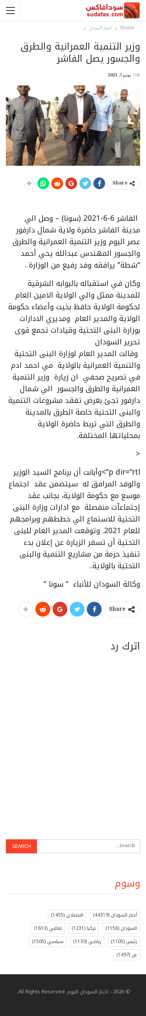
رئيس (124, 941)
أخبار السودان (115, 915)
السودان (121, 928)
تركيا (84, 928)
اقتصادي (67, 915)
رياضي (87, 941)
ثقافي (48, 928)
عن (126, 954)
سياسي (47, 941)
